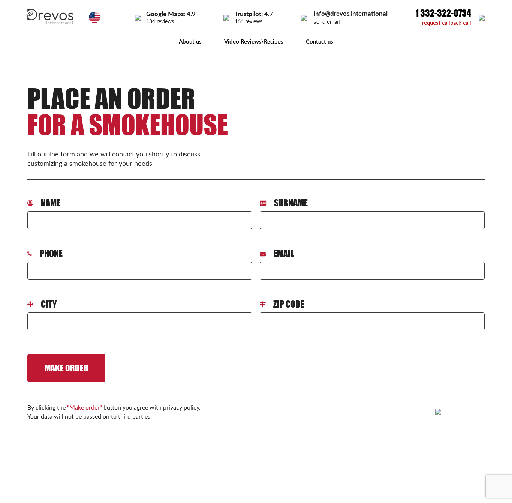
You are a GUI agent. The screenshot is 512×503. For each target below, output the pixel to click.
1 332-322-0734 (443, 13)
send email (327, 21)
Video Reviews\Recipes (253, 41)
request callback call (446, 23)
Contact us (319, 41)
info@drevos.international (351, 13)
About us (190, 41)
